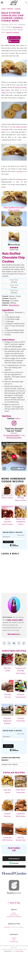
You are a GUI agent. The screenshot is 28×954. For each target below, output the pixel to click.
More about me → (14, 634)
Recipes (10, 8)
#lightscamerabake (13, 437)
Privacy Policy (14, 914)
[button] (10, 247)
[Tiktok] (24, 643)
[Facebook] (4, 643)
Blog (14, 939)
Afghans (3, 92)
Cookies (18, 8)
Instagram (20, 179)
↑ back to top (14, 903)
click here (20, 171)
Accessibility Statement (14, 916)
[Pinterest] (19, 643)
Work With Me (14, 941)
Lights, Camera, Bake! (15, 620)
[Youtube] (14, 643)
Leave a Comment (12, 32)
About (14, 913)
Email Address (7, 536)
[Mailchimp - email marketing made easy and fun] (14, 546)
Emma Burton (14, 305)
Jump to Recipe (14, 38)
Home (3, 8)
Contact (14, 937)
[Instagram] (9, 643)
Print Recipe (15, 41)
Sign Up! (6, 927)
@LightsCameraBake (12, 435)
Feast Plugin (19, 951)
